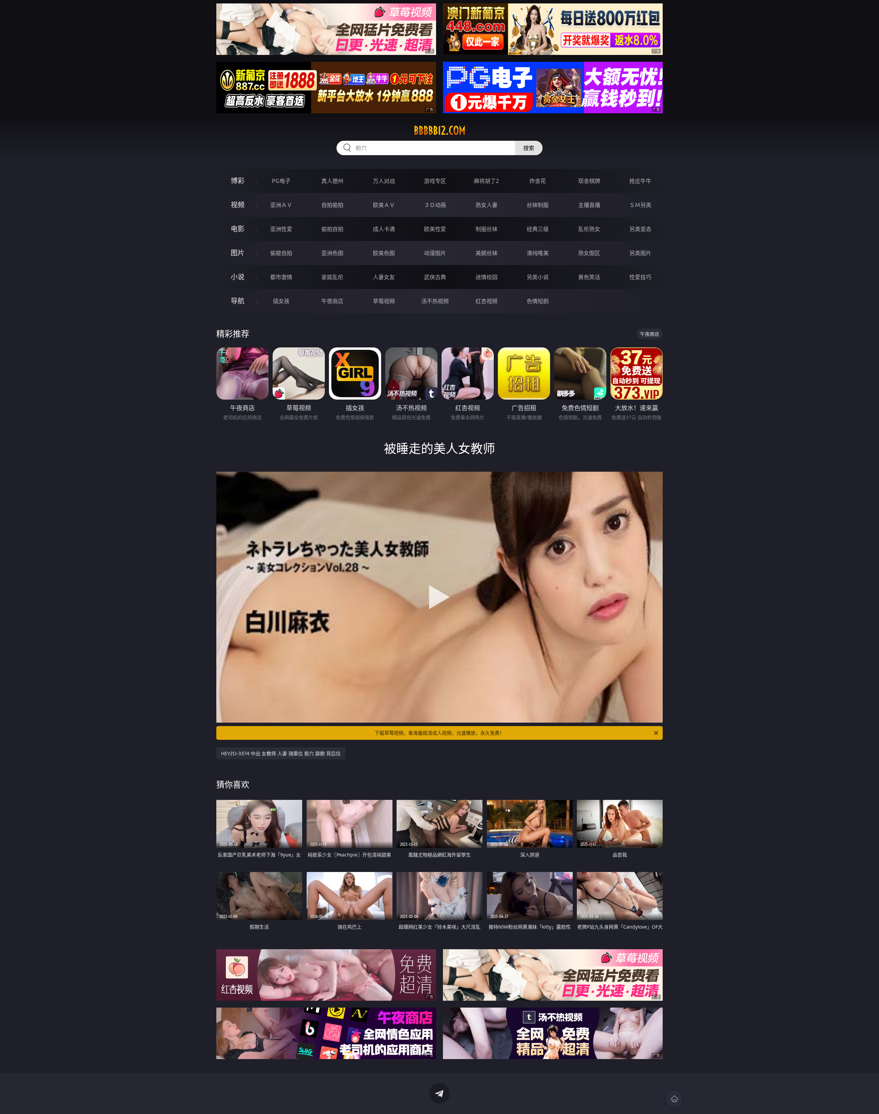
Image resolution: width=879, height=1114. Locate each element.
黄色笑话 (589, 277)
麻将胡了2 (486, 181)
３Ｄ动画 (435, 205)
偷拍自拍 (332, 229)
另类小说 (538, 277)
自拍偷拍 (332, 205)
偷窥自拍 (281, 253)
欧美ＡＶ (384, 205)
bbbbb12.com (440, 130)
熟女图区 (589, 253)
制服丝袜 (487, 229)
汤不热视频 (435, 301)
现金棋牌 (589, 181)
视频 (237, 204)
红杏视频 (487, 301)
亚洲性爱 (281, 229)
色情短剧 (538, 301)
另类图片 (640, 253)
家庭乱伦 (332, 277)
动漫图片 (435, 253)
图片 (237, 252)
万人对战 (384, 181)
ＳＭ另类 (640, 205)
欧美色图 (384, 253)
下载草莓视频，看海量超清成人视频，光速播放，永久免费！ (439, 733)
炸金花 (537, 181)
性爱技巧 (640, 277)
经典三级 (538, 229)
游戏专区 (435, 181)
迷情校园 (487, 277)
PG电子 (281, 181)
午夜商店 (332, 301)
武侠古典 (435, 277)
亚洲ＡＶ (281, 205)
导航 (237, 301)
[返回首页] (674, 1099)
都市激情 (281, 277)
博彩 (237, 180)
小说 (237, 277)
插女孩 (281, 301)
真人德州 (332, 181)
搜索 (528, 148)
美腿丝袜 (487, 253)
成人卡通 (384, 229)
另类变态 (640, 229)
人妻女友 (384, 277)
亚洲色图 (332, 253)
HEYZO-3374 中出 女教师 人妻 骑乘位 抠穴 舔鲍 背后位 (281, 753)
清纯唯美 (538, 253)
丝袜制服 (538, 205)
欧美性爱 (435, 229)
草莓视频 (384, 301)
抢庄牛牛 (640, 181)
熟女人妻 (487, 205)
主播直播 (589, 205)
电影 (237, 228)
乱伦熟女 (589, 229)
